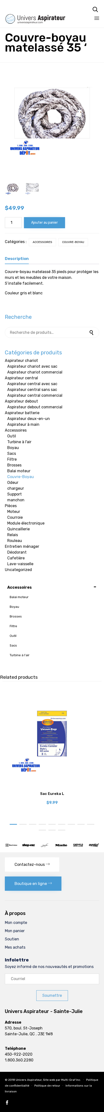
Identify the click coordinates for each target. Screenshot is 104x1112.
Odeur (12, 482)
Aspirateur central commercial (34, 395)
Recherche (92, 332)
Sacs (11, 453)
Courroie (15, 517)
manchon (15, 500)
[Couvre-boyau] (32, 189)
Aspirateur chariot (21, 360)
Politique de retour (47, 1085)
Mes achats (15, 947)
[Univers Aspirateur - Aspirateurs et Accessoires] (42, 9)
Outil (11, 436)
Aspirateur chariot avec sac (32, 366)
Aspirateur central (21, 378)
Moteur (13, 511)
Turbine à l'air (19, 442)
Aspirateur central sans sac (32, 389)
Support (14, 494)
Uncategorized (18, 569)
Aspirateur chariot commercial (34, 372)
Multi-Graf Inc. (71, 1080)
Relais (12, 535)
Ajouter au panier (44, 223)
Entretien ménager (22, 546)
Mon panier (15, 931)
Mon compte (16, 922)
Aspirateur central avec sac (32, 383)
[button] (32, 864)
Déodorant (17, 552)
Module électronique (26, 523)
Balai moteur (18, 471)
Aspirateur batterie (22, 413)
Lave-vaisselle (20, 564)
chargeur (15, 488)
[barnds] (52, 846)
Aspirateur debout (21, 401)
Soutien (12, 939)
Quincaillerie (18, 529)
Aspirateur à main (23, 424)
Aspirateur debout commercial (34, 407)
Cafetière (16, 558)
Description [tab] (17, 258)
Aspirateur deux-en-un (28, 418)
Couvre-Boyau (73, 242)
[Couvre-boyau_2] (13, 189)
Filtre (12, 459)
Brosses (14, 465)
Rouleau (14, 540)
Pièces (11, 505)
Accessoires (42, 242)
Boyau (13, 447)
